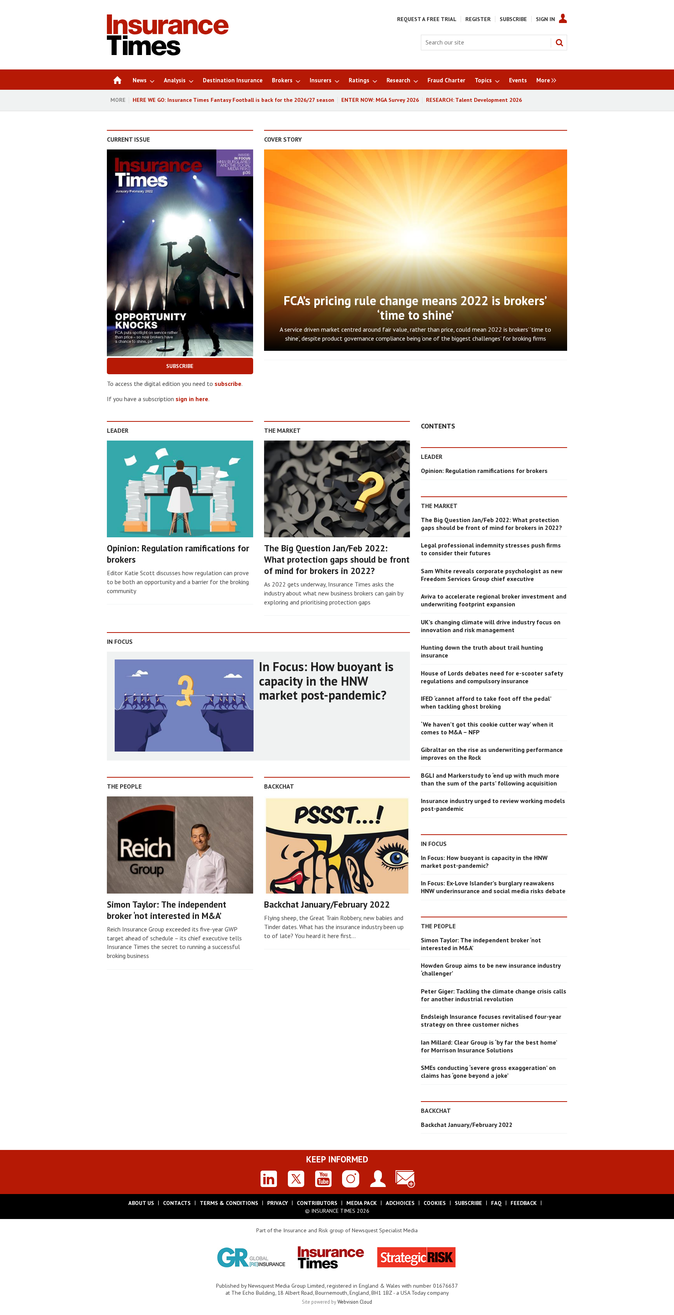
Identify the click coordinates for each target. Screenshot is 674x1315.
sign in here (192, 399)
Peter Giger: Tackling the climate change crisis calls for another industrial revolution (493, 995)
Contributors (317, 1203)
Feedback (524, 1203)
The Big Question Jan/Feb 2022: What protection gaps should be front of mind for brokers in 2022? (337, 559)
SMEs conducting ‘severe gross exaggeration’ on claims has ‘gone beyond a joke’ (488, 1071)
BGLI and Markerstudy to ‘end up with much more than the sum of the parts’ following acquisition (490, 779)
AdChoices (400, 1203)
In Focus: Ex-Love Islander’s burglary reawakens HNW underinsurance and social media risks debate (493, 887)
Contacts (177, 1203)
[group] (544, 79)
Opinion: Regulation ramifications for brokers (178, 553)
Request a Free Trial (426, 19)
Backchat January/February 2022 (327, 904)
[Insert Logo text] (168, 53)
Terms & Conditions (229, 1203)
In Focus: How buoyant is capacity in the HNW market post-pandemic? (326, 680)
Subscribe (513, 19)
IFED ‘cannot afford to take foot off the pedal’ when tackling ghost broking (486, 702)
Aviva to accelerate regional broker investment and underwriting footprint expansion (493, 600)
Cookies (435, 1203)
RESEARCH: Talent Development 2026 (474, 99)
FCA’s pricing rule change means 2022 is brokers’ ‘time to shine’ (415, 307)
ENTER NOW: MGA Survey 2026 (380, 99)
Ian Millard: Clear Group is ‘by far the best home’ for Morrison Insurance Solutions (489, 1046)
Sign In (545, 19)
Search (559, 42)
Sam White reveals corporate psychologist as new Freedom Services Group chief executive (491, 575)
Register (478, 19)
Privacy (277, 1203)
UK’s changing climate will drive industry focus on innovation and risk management (490, 626)
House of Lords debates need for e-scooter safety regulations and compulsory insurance (492, 677)
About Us (141, 1203)
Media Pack (361, 1203)
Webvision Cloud (354, 1302)
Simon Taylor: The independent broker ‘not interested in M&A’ (166, 910)
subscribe (228, 383)
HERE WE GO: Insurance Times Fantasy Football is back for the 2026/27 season (233, 99)
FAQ (496, 1203)
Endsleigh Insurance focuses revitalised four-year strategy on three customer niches (491, 1020)
